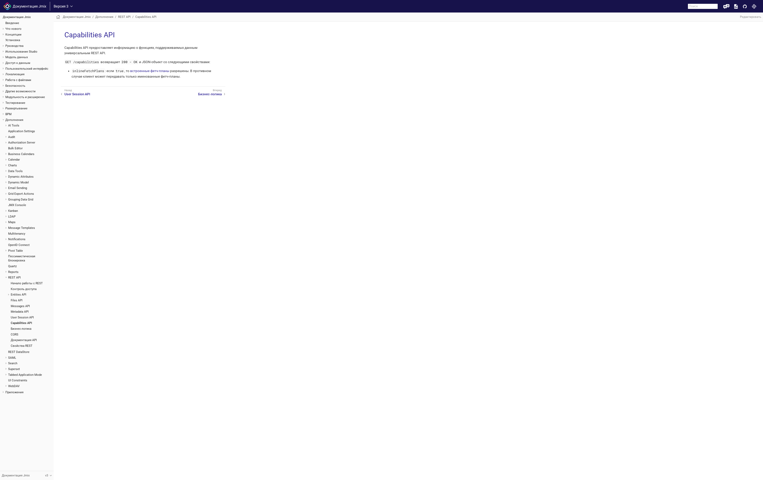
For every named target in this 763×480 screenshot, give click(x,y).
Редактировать (750, 17)
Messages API (20, 306)
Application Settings (21, 131)
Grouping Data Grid (20, 199)
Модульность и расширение (25, 97)
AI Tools (13, 125)
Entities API (18, 294)
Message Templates (21, 228)
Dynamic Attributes (21, 176)
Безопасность (15, 86)
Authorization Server (21, 142)
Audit (11, 137)
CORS (14, 334)
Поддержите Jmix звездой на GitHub (745, 6)
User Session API (22, 317)
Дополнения (14, 120)
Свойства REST (21, 346)
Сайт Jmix (754, 6)
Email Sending (17, 188)
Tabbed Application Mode (25, 375)
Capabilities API (21, 323)
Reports (13, 272)
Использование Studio (21, 51)
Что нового (13, 29)
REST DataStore (18, 352)
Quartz (12, 266)
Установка (12, 40)
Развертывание (16, 108)
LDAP (11, 216)
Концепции (13, 34)
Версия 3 (61, 6)
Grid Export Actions (21, 194)
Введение (12, 23)
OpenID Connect (19, 245)
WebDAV (14, 386)
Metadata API (20, 311)
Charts (12, 165)
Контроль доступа (24, 289)
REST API (14, 277)
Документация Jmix (28, 6)
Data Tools (15, 171)
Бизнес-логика (21, 329)
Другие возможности (20, 91)
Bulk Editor (15, 148)
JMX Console (17, 205)
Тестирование (15, 103)
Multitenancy (16, 233)
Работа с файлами (18, 80)
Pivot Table (15, 251)
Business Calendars (21, 154)
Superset (14, 369)
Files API (16, 300)
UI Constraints (17, 380)
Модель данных (16, 57)
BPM (8, 114)
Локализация (14, 74)
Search (12, 363)
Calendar (14, 159)
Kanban (13, 211)
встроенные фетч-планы (149, 71)
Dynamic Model (18, 182)
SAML (12, 358)
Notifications (16, 239)
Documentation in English (736, 6)
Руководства (14, 46)
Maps (11, 222)
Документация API (24, 340)
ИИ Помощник (726, 6)
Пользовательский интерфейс (26, 68)
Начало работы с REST (27, 283)
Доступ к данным (17, 63)
